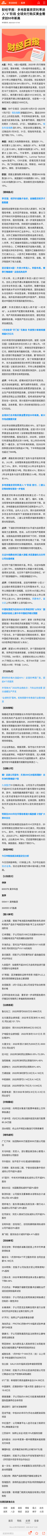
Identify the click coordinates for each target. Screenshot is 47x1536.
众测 (41, 1511)
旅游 (27, 1511)
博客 (27, 1507)
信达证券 (6, 866)
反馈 (28, 1520)
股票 (23, 2)
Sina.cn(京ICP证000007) (17, 1527)
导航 (19, 1520)
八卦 (13, 1511)
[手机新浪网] (3, 2)
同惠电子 (36, 599)
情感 (20, 1511)
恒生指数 (16, 112)
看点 (34, 1507)
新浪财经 (13, 2)
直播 (13, 1507)
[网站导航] (44, 2)
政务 (41, 1507)
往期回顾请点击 (7, 1501)
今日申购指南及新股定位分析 (15, 855)
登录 (36, 1520)
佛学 (34, 1511)
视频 (5, 1507)
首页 (10, 1520)
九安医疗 (6, 785)
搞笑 (5, 1511)
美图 (20, 1507)
